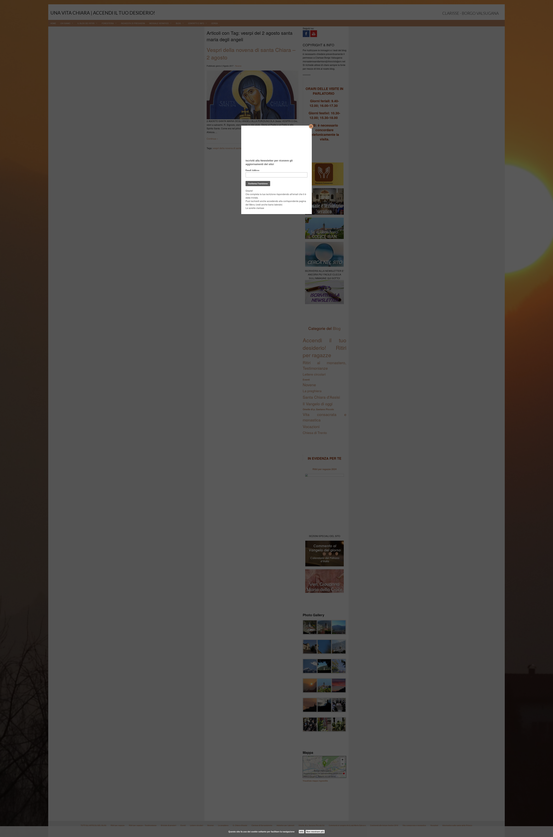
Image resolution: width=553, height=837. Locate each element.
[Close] (311, 126)
